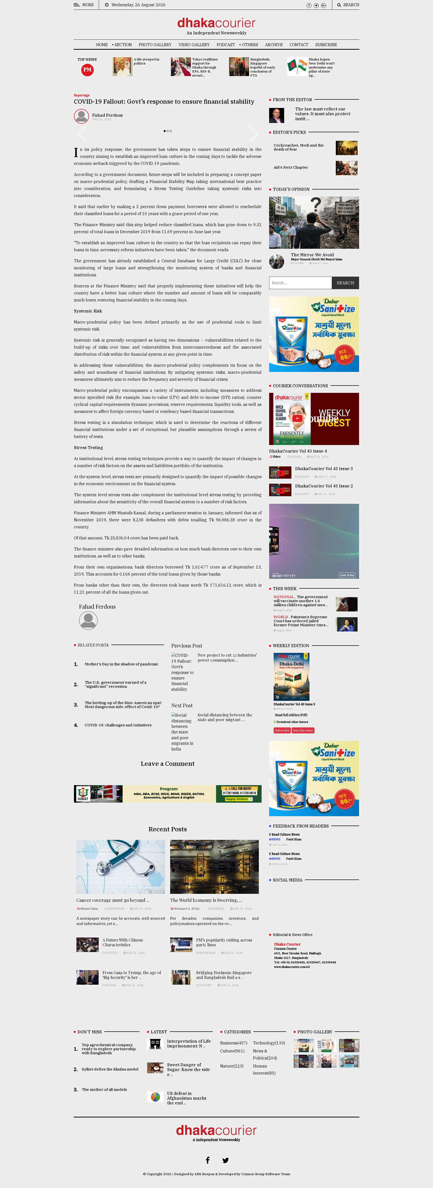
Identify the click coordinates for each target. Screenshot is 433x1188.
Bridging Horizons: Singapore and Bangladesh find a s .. (224, 975)
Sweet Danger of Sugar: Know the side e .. (188, 1069)
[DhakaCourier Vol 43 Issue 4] (326, 1048)
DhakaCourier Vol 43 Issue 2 (324, 485)
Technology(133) (269, 1042)
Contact (299, 44)
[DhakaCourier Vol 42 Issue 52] (349, 1064)
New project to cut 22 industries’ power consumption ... (227, 657)
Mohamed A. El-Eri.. (187, 908)
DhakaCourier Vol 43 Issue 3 (324, 468)
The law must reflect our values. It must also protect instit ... (322, 113)
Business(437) (233, 1042)
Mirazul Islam (89, 908)
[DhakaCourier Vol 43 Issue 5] (304, 1048)
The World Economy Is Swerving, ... (206, 900)
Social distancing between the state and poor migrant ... (225, 717)
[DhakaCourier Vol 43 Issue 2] (304, 1064)
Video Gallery (194, 44)
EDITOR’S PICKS (289, 132)
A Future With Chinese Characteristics (122, 942)
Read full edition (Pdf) (291, 715)
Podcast (226, 44)
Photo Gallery (155, 44)
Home (102, 44)
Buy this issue (303, 730)
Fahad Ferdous (107, 115)
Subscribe (326, 44)
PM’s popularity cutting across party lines (224, 942)
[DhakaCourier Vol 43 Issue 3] (349, 1048)
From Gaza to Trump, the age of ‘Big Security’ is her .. (131, 975)
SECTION (123, 44)
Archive (274, 44)
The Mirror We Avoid (312, 254)
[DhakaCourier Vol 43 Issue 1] (326, 1064)
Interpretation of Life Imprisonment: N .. (189, 1043)
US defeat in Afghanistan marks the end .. (186, 1098)
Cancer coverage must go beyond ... (112, 900)
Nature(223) (232, 1066)
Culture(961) (232, 1050)
